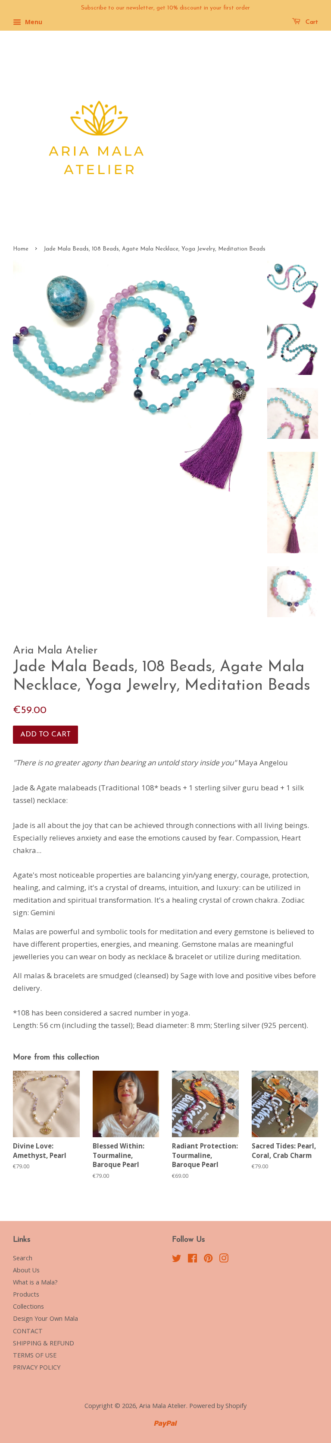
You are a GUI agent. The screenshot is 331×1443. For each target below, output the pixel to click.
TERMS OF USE (34, 1355)
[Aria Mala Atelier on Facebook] (192, 1260)
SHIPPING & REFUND (43, 1343)
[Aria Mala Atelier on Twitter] (176, 1260)
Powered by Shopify (218, 1406)
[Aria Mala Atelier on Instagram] (223, 1260)
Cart (311, 22)
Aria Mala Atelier (162, 1406)
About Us (26, 1270)
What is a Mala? (35, 1282)
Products (26, 1294)
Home (20, 249)
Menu (32, 22)
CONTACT (28, 1331)
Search (22, 1258)
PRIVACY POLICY (36, 1367)
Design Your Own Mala (45, 1318)
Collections (28, 1306)
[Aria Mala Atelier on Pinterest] (208, 1260)
